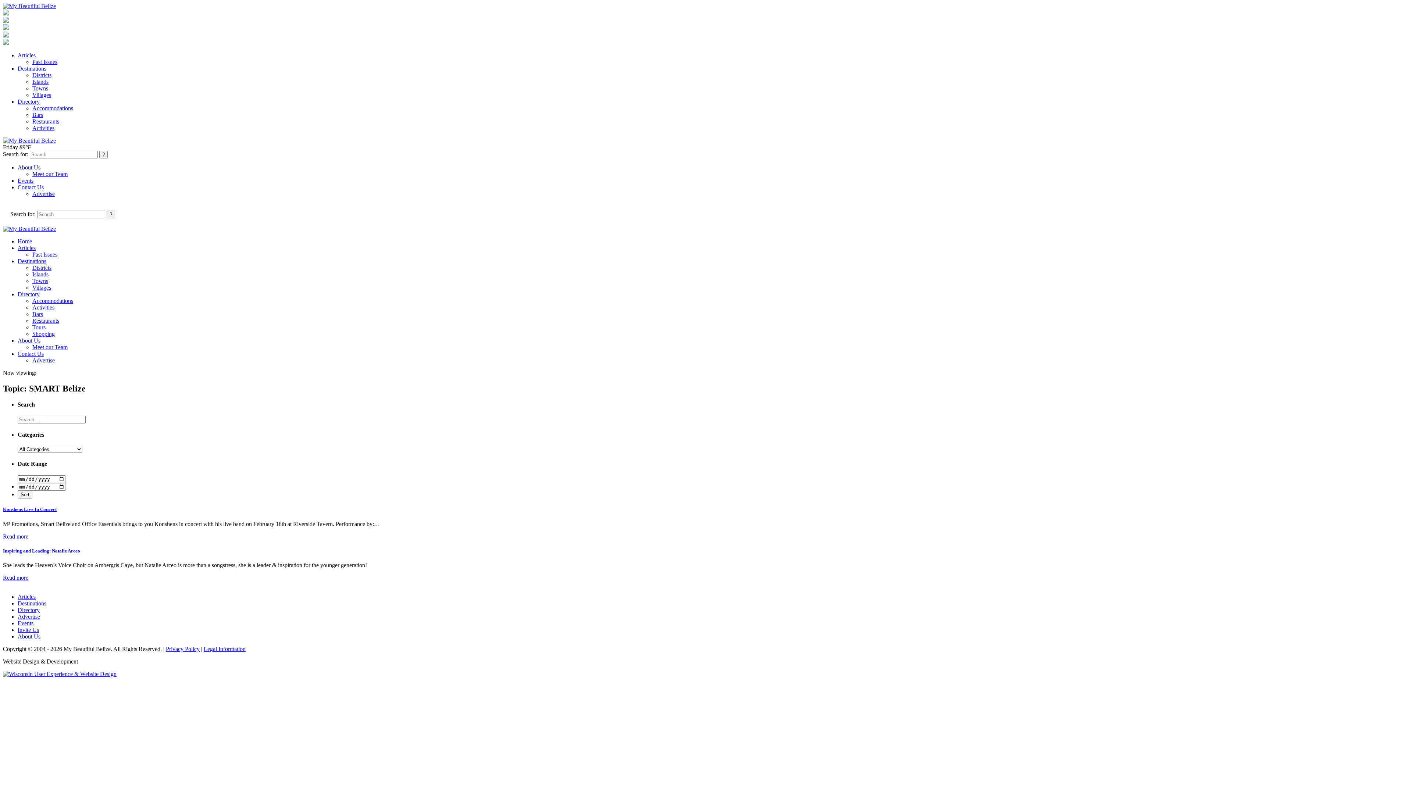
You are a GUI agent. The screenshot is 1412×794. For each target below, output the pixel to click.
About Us (29, 167)
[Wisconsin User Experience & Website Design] (60, 674)
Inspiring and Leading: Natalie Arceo (41, 551)
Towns (40, 88)
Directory (29, 102)
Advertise (43, 194)
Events (25, 181)
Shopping (43, 334)
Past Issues (44, 62)
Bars (37, 115)
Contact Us (31, 187)
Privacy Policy (183, 649)
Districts (41, 75)
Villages (41, 95)
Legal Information (225, 649)
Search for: (15, 154)
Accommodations (52, 108)
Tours (39, 327)
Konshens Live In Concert (30, 509)
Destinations (32, 68)
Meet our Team (50, 174)
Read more (15, 536)
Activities (43, 128)
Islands (40, 82)
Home (25, 241)
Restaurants (45, 121)
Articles (27, 55)
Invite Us (28, 630)
